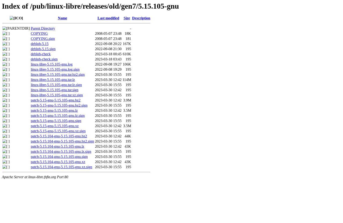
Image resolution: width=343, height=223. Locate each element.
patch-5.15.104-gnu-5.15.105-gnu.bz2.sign (62, 141)
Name (62, 18)
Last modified (108, 18)
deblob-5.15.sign (43, 49)
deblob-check (41, 54)
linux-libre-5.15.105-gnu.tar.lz (53, 80)
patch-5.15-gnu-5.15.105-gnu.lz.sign (58, 116)
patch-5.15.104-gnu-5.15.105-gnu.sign (59, 157)
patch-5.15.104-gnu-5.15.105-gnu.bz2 (59, 136)
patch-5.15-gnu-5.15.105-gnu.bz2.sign (59, 105)
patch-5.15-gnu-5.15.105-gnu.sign (56, 121)
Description (141, 18)
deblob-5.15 (40, 44)
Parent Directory (43, 28)
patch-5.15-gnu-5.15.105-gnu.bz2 (55, 100)
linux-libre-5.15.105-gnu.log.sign (55, 69)
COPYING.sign (43, 39)
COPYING (39, 33)
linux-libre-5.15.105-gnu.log (52, 64)
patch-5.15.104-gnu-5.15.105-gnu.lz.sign (61, 151)
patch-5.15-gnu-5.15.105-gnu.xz (55, 126)
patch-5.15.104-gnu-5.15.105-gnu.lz (57, 146)
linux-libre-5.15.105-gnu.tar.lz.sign (56, 85)
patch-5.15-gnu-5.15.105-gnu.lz (54, 110)
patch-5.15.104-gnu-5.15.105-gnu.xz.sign (61, 167)
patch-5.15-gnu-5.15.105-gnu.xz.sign (58, 131)
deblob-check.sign (44, 59)
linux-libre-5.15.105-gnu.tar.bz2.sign (58, 75)
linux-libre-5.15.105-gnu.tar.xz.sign (57, 95)
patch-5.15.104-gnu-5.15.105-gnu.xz (58, 162)
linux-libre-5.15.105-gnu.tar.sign (54, 90)
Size (127, 18)
